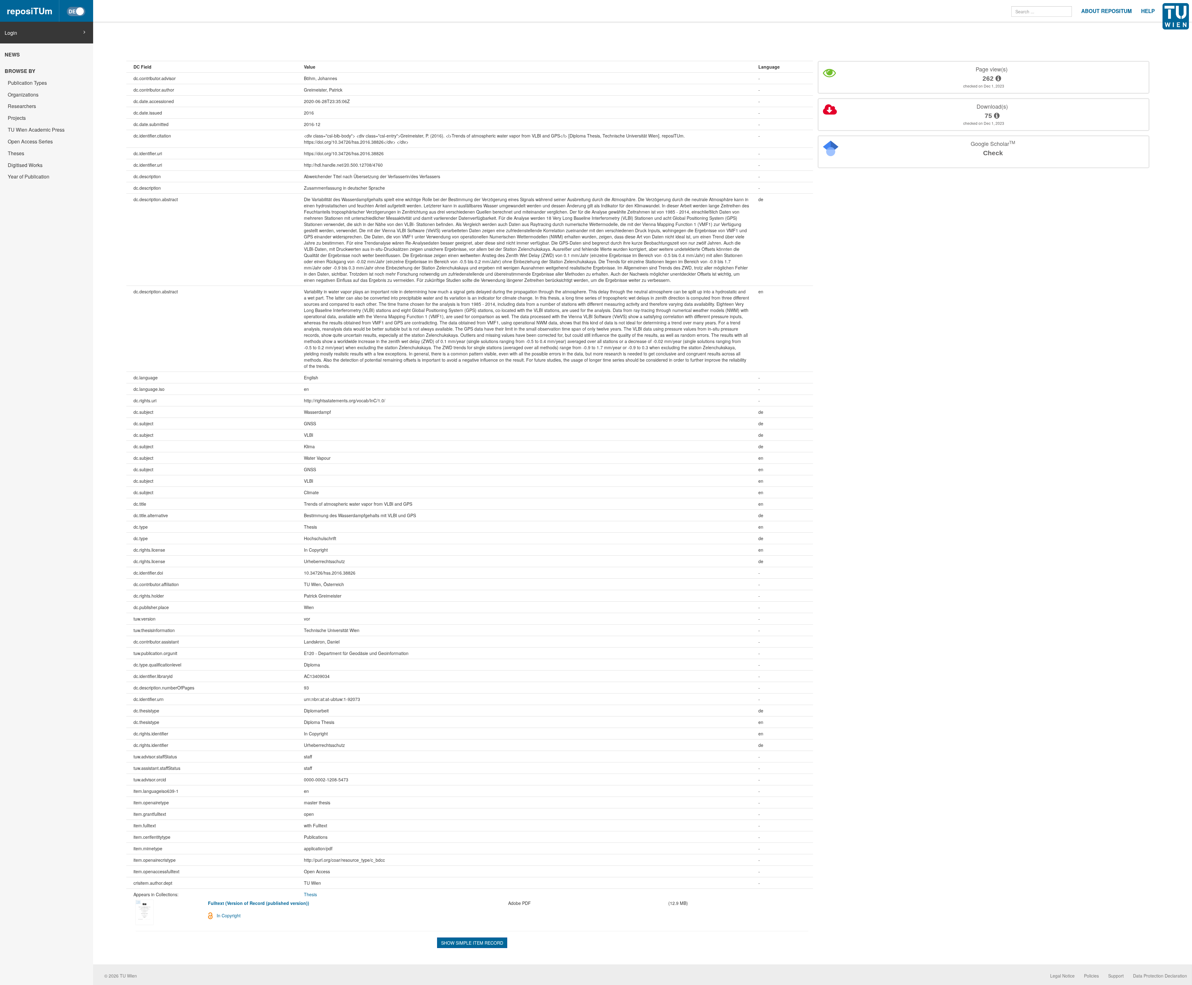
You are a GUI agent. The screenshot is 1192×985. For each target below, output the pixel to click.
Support (1116, 976)
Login (11, 32)
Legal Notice (1062, 976)
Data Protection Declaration (1160, 976)
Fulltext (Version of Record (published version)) (258, 903)
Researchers (22, 106)
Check (993, 152)
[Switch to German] (76, 11)
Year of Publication (28, 176)
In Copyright (229, 915)
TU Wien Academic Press (36, 129)
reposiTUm (29, 10)
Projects (17, 117)
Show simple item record (472, 943)
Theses (16, 153)
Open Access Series (30, 141)
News (12, 54)
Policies (1091, 976)
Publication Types (27, 82)
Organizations (23, 94)
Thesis (310, 894)
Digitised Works (25, 165)
